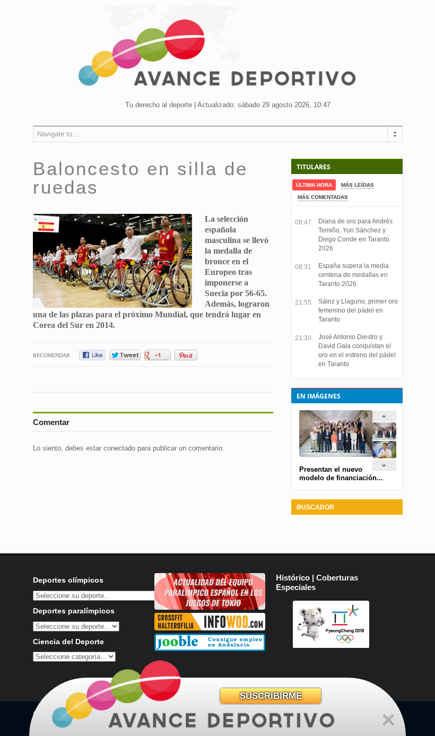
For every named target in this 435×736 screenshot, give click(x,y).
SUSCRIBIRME (271, 696)
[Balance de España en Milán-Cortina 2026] (384, 456)
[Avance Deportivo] (217, 56)
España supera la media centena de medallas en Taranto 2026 (353, 275)
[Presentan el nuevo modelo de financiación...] (384, 437)
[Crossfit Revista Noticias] (209, 628)
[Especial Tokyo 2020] (209, 607)
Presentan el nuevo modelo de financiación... (341, 473)
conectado (119, 448)
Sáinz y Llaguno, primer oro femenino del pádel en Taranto (358, 310)
